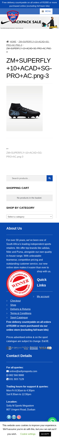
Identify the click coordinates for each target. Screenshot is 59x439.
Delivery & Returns (20, 309)
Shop (13, 305)
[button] (45, 26)
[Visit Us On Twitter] (8, 417)
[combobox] (29, 216)
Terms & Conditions (20, 313)
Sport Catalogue (19, 317)
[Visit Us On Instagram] (18, 417)
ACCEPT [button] (45, 434)
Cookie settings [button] (28, 434)
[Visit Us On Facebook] (13, 417)
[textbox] (29, 217)
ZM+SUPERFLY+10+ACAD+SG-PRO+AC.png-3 (24, 152)
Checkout (15, 300)
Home (13, 41)
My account (43, 296)
